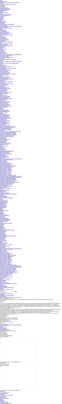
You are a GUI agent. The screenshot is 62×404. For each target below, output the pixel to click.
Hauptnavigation (3, 1)
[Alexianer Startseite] (12, 4)
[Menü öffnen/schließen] (4, 4)
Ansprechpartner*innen (4, 32)
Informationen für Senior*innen (6, 188)
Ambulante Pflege (3, 140)
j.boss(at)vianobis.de (4, 393)
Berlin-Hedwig (3, 203)
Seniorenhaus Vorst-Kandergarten (6, 41)
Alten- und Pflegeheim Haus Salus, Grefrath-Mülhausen (10, 26)
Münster (1, 209)
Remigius (2, 212)
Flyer (1, 20)
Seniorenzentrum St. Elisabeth (6, 92)
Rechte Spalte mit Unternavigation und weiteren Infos (10, 2)
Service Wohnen (3, 65)
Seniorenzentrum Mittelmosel (5, 128)
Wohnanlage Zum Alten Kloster (6, 66)
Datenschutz (2, 401)
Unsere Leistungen (3, 141)
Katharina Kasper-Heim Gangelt (6, 55)
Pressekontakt (2, 22)
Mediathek (2, 19)
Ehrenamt (2, 50)
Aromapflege (2, 82)
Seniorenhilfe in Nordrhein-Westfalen (7, 24)
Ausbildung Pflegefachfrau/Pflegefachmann (8, 193)
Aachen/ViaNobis (3, 201)
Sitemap (1, 399)
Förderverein (2, 86)
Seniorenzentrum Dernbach (5, 70)
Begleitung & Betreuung (4, 156)
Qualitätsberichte (3, 10)
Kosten (1, 29)
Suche (1, 198)
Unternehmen (2, 5)
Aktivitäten (2, 46)
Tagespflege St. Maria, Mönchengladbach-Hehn (9, 63)
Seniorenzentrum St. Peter (5, 111)
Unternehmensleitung (4, 7)
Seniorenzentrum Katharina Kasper (6, 78)
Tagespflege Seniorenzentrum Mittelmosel (8, 132)
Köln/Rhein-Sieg (3, 207)
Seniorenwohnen (3, 138)
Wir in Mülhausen (3, 31)
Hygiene (1, 11)
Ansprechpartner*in (4, 38)
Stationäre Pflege (3, 25)
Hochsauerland (3, 206)
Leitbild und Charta (3, 12)
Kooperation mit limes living (5, 143)
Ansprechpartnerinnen (4, 77)
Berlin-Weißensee (3, 204)
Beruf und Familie (3, 196)
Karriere (1, 189)
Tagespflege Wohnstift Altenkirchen (7, 136)
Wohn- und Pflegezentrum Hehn (6, 43)
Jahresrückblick (3, 21)
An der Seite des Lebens (4, 15)
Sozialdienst (2, 80)
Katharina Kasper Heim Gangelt (6, 33)
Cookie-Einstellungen (4, 402)
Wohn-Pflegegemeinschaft (5, 139)
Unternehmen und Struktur (5, 8)
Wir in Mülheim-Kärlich (4, 115)
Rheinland (2, 213)
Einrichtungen (2, 157)
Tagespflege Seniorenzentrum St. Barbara (8, 133)
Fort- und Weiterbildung (4, 192)
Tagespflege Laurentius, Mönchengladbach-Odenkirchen (11, 61)
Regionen (2, 199)
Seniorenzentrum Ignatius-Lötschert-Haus (8, 73)
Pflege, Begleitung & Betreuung (6, 28)
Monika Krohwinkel (4, 155)
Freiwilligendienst (3, 195)
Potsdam (1, 211)
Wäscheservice (3, 47)
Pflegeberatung (3, 67)
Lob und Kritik (3, 397)
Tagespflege (2, 58)
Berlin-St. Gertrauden (4, 202)
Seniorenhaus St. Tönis (4, 39)
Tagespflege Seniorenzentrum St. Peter (7, 135)
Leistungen (2, 23)
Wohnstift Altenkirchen (4, 185)
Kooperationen (3, 37)
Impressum (2, 400)
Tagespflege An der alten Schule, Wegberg (8, 59)
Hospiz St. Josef (3, 150)
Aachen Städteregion (4, 200)
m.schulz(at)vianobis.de (4, 364)
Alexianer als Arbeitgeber (5, 189)
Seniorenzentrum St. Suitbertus (6, 117)
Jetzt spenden (2, 149)
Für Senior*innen (3, 187)
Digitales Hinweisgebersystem (6, 403)
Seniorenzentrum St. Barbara (5, 88)
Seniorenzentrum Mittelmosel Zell (6, 83)
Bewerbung (2, 191)
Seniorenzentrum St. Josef (5, 102)
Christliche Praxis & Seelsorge (6, 14)
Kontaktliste (2, 394)
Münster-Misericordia (4, 210)
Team (1, 42)
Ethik (1, 13)
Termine (1, 18)
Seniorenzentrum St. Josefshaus (6, 106)
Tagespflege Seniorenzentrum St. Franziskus (8, 134)
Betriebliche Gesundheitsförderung (6, 197)
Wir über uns (2, 6)
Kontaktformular (3, 396)
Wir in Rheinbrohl (3, 121)
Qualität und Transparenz (5, 9)
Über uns (2, 147)
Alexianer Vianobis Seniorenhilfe (6, 293)
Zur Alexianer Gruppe (4, 398)
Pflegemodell (2, 154)
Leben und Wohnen (4, 27)
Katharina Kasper (3, 205)
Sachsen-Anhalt (3, 214)
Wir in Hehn (2, 51)
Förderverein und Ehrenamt (5, 72)
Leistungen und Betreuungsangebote (7, 150)
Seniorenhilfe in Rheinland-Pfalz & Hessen (8, 68)
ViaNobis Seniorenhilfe (4, 215)
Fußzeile (1, 3)
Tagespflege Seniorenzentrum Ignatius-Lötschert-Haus (10, 131)
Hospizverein (2, 148)
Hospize (1, 145)
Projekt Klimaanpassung (4, 122)
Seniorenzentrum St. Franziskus (6, 98)
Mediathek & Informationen (5, 151)
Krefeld (1, 208)
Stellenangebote (3, 190)
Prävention (2, 16)
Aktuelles (2, 17)
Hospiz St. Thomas (3, 146)
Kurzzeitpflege (3, 40)
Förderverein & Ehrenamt (5, 114)
